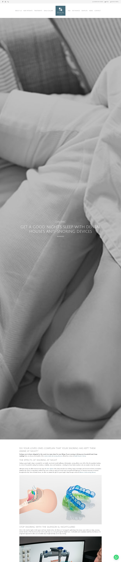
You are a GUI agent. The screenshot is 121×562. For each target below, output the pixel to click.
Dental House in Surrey (80, 456)
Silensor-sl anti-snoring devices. (87, 472)
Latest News (60, 222)
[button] (116, 557)
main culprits (50, 469)
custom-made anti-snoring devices (53, 456)
